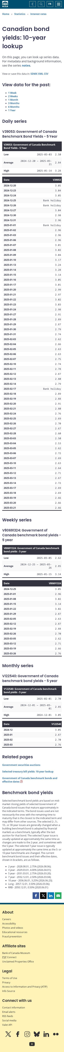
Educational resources (14, 932)
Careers (6, 919)
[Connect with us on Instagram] (27, 1036)
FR (49, 4)
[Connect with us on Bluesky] (37, 1036)
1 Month (13, 99)
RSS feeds (7, 1016)
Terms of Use (9, 978)
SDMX (34, 73)
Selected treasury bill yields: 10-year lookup (27, 771)
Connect (9, 957)
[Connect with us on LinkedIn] (46, 1036)
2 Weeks (13, 96)
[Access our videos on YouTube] (32, 1046)
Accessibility (9, 923)
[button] (36, 895)
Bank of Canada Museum (16, 953)
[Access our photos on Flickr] (55, 1036)
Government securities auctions (21, 765)
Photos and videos (12, 927)
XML (40, 73)
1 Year (11, 110)
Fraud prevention (12, 936)
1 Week (12, 92)
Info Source (8, 991)
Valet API (7, 1024)
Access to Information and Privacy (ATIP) (24, 986)
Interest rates (38, 14)
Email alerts (8, 1012)
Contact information (13, 1007)
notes (26, 65)
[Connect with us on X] (8, 1036)
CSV (46, 73)
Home (5, 14)
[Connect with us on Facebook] (18, 1036)
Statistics (19, 14)
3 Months (13, 103)
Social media (9, 1020)
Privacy (6, 982)
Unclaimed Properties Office (18, 961)
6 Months (13, 106)
